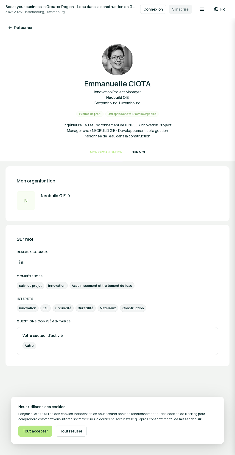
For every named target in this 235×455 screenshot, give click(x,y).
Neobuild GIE (53, 195)
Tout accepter (35, 431)
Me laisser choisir (187, 419)
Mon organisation (106, 152)
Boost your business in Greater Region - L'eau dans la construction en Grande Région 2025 (71, 6)
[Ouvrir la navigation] (202, 9)
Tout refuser (71, 431)
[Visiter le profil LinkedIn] (21, 262)
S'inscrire (180, 9)
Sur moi (138, 152)
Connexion (153, 9)
